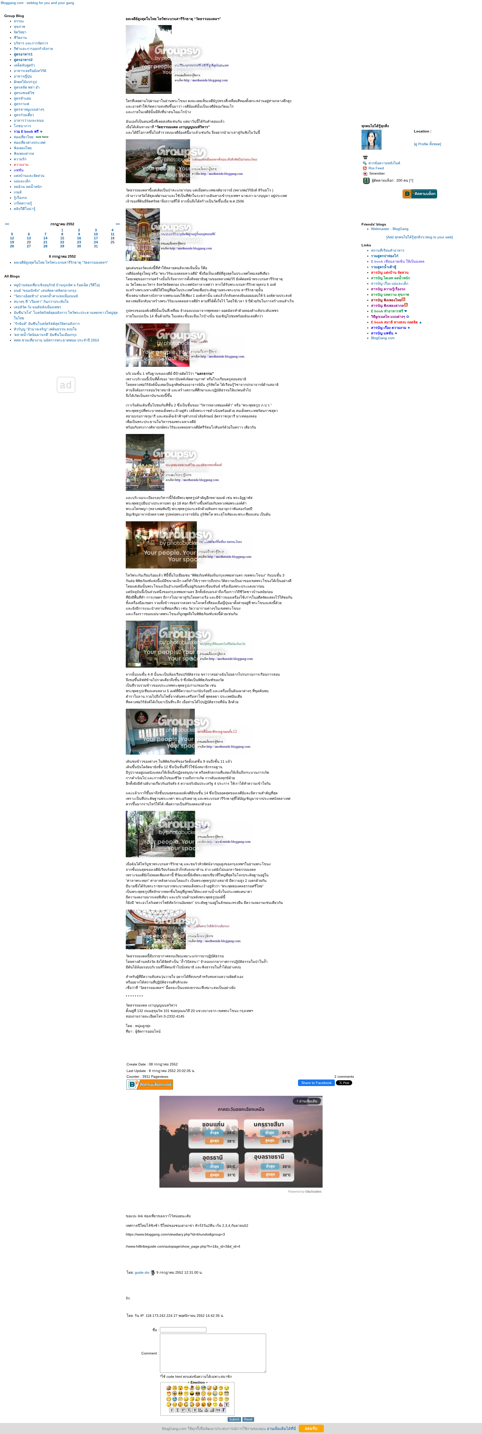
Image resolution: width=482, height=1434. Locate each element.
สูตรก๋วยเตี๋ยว (24, 115)
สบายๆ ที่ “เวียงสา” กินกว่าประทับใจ (41, 302)
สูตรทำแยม (22, 98)
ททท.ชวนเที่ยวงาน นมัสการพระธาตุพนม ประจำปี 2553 (56, 340)
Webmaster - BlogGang (389, 229)
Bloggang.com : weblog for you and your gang (37, 3)
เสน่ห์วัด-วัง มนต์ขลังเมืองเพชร (37, 307)
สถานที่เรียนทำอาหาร (387, 250)
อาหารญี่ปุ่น (23, 76)
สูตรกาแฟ (21, 104)
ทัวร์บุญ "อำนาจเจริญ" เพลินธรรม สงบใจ (45, 329)
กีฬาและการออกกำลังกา (33, 49)
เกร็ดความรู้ (23, 203)
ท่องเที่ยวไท (23, 137)
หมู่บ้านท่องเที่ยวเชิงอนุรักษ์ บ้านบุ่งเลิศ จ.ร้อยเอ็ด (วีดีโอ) (57, 285)
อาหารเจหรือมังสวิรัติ (30, 71)
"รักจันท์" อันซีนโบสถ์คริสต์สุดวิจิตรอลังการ (47, 324)
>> (118, 224)
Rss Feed (376, 168)
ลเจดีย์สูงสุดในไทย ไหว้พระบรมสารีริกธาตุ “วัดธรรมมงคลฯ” (61, 262)
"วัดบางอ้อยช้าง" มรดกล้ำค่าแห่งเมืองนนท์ (46, 296)
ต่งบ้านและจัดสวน (29, 176)
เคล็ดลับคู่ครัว (24, 65)
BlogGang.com (383, 338)
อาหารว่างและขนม (29, 120)
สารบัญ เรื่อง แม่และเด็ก (389, 283)
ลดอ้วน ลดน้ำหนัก (28, 187)
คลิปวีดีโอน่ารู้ (24, 209)
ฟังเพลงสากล (24, 154)
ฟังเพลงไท (23, 148)
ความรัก (20, 159)
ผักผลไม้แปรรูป (25, 82)
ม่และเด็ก (22, 181)
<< (7, 224)
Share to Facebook (316, 1083)
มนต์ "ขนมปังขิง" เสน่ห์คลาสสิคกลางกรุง (45, 291)
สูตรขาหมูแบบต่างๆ (29, 109)
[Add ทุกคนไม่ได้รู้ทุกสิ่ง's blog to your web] (419, 237)
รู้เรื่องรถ (20, 198)
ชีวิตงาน (20, 38)
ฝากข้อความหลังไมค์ (384, 163)
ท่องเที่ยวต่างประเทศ (29, 142)
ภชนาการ (22, 126)
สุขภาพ (19, 27)
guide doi (142, 1272)
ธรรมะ (19, 21)
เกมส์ (18, 192)
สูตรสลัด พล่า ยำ (27, 87)
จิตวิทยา (20, 32)
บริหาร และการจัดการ (31, 43)
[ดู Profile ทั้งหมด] (427, 144)
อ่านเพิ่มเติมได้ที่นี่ (281, 1428)
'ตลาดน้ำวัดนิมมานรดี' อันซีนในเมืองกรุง (45, 335)
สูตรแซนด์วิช (24, 93)
